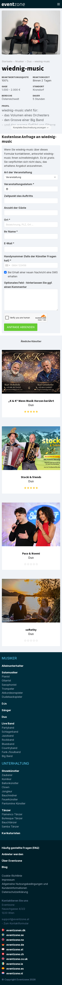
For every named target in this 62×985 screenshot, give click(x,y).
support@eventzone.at (15, 919)
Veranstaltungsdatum (19, 184)
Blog (4, 867)
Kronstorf (38, 89)
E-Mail (9, 243)
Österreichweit (10, 98)
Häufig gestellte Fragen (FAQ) (20, 847)
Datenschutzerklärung (15, 891)
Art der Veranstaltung (18, 172)
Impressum (8, 879)
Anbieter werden (12, 854)
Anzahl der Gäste (15, 207)
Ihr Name (11, 231)
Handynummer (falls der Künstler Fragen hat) (30, 258)
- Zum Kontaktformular (15, 923)
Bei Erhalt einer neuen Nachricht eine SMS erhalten (33, 274)
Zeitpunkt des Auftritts (18, 195)
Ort (7, 219)
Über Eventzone (12, 860)
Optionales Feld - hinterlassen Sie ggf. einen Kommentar (28, 284)
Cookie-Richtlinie (12, 875)
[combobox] (31, 224)
